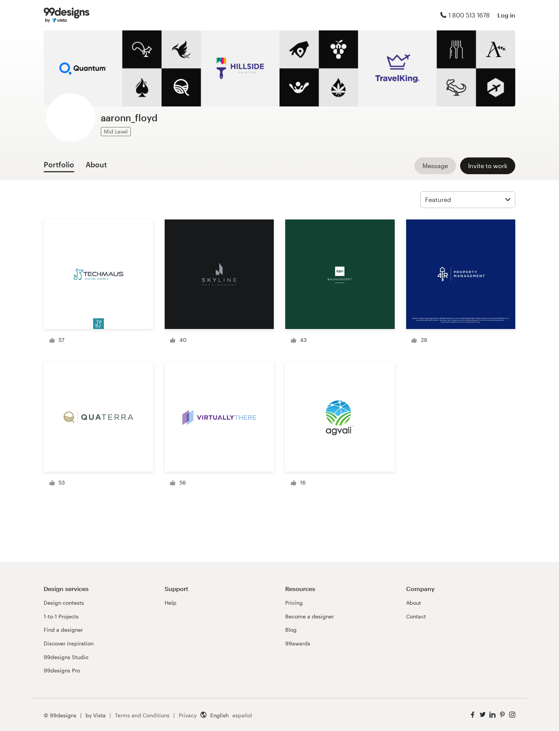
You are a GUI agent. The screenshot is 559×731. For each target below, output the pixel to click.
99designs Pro (62, 670)
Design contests (64, 602)
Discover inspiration (69, 643)
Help (170, 602)
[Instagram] (512, 714)
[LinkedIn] (492, 714)
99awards (297, 643)
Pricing (294, 602)
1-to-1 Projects (61, 616)
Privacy (188, 715)
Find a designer (63, 629)
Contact (416, 616)
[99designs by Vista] (66, 15)
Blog (291, 629)
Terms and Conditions (142, 715)
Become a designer (309, 616)
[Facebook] (473, 714)
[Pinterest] (502, 714)
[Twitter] (483, 714)
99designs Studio (66, 657)
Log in (506, 15)
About (413, 602)
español (242, 715)
